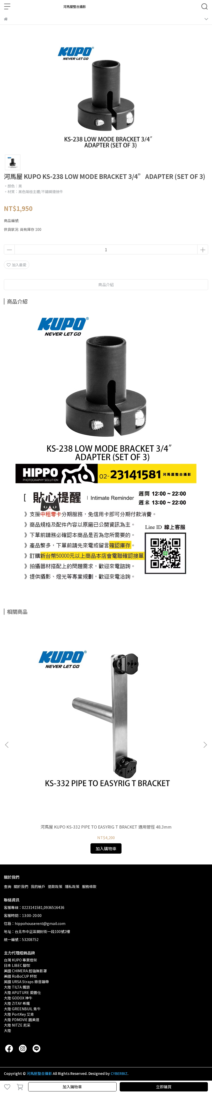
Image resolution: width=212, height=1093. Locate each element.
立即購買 (163, 1086)
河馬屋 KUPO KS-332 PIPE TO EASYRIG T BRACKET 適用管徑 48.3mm (106, 826)
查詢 (7, 886)
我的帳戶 (38, 886)
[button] (205, 745)
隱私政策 (72, 886)
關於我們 (21, 886)
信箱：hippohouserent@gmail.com (34, 923)
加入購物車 (72, 1086)
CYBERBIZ (119, 1073)
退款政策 (55, 886)
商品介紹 (106, 284)
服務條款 (89, 886)
